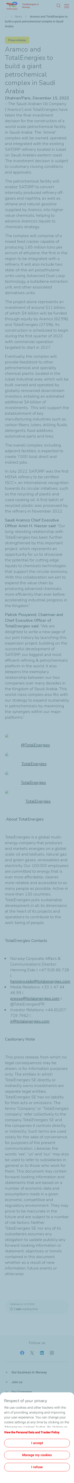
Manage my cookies (37, 1455)
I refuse (37, 1467)
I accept (37, 1443)
